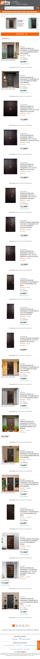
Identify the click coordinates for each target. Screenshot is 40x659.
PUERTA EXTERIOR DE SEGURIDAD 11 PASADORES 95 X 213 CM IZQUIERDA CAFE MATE (29, 512)
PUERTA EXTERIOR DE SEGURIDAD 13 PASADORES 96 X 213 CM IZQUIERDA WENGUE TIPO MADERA (29, 454)
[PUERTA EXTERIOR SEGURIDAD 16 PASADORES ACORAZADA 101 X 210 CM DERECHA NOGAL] (10, 549)
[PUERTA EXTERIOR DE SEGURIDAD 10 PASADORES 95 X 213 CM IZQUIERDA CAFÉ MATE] (10, 290)
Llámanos (15, 639)
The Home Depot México (30, 645)
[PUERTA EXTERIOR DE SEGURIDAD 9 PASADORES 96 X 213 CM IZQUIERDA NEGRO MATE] (10, 609)
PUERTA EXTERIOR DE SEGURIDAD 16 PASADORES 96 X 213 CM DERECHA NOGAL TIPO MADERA (29, 367)
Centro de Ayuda (25, 639)
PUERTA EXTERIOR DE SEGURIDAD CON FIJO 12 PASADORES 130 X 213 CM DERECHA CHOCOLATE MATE (29, 253)
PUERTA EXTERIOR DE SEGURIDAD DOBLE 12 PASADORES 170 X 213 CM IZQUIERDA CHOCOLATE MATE (29, 137)
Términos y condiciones (17, 649)
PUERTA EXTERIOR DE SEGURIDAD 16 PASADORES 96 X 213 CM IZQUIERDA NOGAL (29, 396)
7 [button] (26, 625)
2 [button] (16, 625)
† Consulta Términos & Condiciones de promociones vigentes (20, 630)
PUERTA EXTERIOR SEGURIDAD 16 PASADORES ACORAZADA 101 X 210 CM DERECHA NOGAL (29, 541)
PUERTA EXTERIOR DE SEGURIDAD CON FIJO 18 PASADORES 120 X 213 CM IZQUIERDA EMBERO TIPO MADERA (28, 425)
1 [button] (13, 625)
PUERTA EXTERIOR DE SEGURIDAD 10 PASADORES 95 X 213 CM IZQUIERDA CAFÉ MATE (29, 282)
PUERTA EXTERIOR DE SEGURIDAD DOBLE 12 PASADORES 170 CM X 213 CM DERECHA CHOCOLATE (29, 108)
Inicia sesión (12, 67)
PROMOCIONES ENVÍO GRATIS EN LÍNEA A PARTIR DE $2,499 (20, 12)
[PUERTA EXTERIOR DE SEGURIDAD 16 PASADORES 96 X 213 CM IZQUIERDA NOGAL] (10, 404)
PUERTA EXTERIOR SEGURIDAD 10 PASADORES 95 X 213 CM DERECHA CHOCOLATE (29, 339)
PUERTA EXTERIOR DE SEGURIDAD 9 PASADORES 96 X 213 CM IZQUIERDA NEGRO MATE (29, 601)
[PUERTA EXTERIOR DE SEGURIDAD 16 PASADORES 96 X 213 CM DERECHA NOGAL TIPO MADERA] (10, 375)
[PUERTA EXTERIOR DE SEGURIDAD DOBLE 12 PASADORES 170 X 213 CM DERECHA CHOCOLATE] (10, 174)
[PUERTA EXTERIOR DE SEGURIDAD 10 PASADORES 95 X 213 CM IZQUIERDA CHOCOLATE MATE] (10, 319)
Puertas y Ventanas (10, 14)
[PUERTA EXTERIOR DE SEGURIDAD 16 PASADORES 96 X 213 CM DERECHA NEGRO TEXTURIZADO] (10, 87)
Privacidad (27, 649)
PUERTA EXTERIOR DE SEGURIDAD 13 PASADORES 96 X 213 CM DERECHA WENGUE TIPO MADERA (29, 483)
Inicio (2, 14)
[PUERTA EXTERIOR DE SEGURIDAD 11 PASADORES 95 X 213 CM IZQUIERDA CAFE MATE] (10, 520)
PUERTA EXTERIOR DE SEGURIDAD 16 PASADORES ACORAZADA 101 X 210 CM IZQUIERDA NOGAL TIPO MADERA (28, 571)
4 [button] (23, 625)
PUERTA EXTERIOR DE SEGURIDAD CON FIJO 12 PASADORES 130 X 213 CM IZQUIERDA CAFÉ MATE (28, 195)
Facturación (19, 645)
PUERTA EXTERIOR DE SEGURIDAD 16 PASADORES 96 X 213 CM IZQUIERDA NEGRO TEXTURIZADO (29, 51)
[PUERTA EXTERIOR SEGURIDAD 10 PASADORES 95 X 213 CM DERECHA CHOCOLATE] (10, 348)
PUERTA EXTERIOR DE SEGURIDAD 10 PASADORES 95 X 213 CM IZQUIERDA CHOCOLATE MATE (29, 311)
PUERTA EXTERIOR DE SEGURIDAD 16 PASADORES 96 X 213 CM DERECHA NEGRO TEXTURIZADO (29, 79)
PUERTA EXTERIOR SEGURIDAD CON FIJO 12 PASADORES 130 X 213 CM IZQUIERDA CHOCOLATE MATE (29, 224)
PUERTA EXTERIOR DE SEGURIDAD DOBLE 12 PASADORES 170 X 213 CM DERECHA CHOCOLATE (28, 166)
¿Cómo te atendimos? (8, 645)
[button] (2, 8)
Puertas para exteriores (22, 14)
